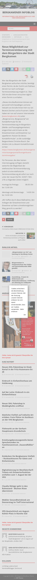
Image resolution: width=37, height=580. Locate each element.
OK (25, 315)
